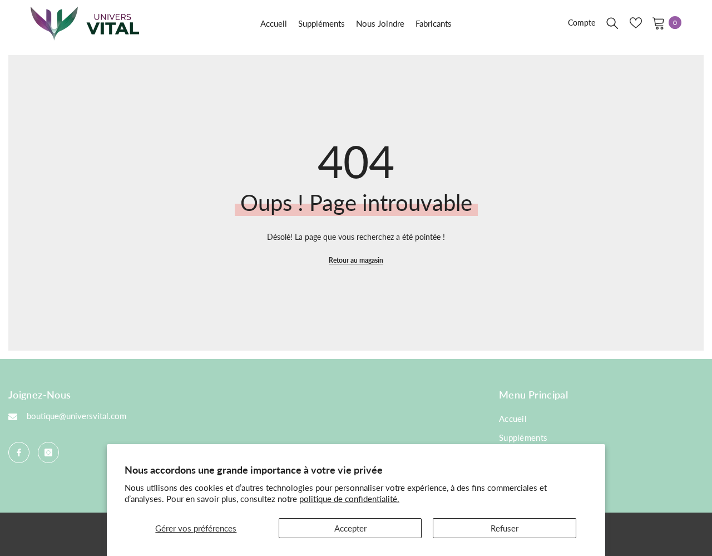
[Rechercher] (612, 23)
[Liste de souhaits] (636, 23)
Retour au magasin (356, 260)
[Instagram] (48, 452)
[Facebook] (18, 452)
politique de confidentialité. (349, 499)
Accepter (350, 528)
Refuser (504, 528)
